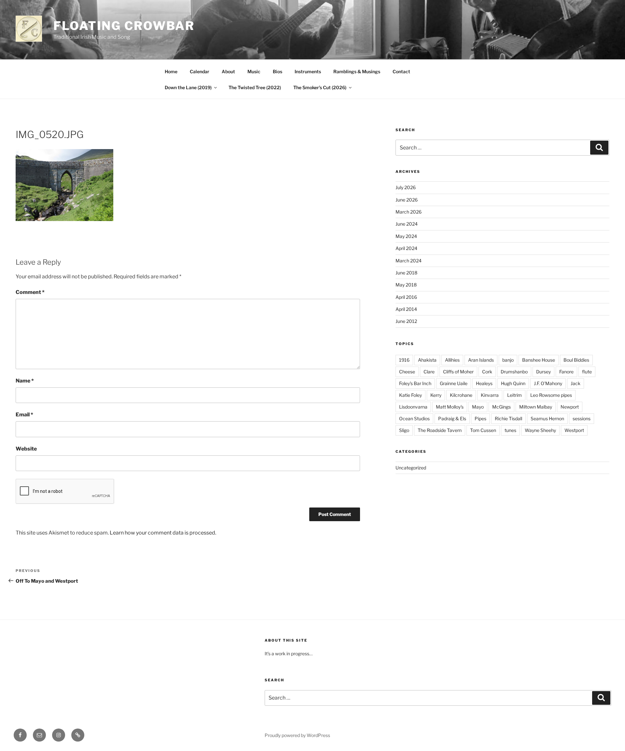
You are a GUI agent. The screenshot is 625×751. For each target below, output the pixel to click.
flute (587, 371)
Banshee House (538, 360)
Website (26, 449)
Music (253, 71)
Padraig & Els (452, 418)
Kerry (435, 395)
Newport (570, 407)
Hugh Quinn (513, 383)
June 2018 (406, 272)
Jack (575, 383)
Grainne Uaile (453, 383)
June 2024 (407, 224)
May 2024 (406, 236)
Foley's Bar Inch (415, 383)
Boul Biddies (576, 360)
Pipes (480, 418)
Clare (429, 371)
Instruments (308, 71)
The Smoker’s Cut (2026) (319, 87)
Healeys (484, 383)
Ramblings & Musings (356, 71)
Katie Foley (410, 395)
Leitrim (514, 395)
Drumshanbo (514, 371)
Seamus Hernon (547, 418)
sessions (581, 418)
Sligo (404, 430)
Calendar (199, 71)
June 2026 (407, 199)
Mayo (478, 407)
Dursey (543, 371)
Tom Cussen (483, 430)
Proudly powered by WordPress (297, 735)
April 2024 (406, 248)
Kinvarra (490, 395)
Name (25, 381)
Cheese (407, 371)
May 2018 (406, 284)
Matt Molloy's (450, 407)
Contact (401, 71)
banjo (508, 360)
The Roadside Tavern (440, 430)
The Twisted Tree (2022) (255, 87)
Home (171, 71)
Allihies (452, 360)
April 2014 (406, 309)
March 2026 (409, 212)
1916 (404, 360)
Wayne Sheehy (540, 430)
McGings (501, 407)
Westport (574, 430)
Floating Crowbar (124, 26)
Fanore (566, 371)
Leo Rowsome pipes (551, 395)
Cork (487, 371)
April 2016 (406, 297)
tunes (510, 430)
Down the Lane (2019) (188, 87)
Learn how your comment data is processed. (163, 533)
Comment (30, 292)
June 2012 (406, 321)
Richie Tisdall (508, 418)
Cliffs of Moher (458, 371)
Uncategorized (411, 467)
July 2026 (406, 187)
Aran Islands (481, 360)
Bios (277, 71)
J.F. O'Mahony (548, 383)
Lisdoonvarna (413, 407)
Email (24, 414)
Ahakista (427, 360)
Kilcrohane (461, 395)
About (228, 71)
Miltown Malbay (535, 407)
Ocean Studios (414, 418)
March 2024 (409, 260)
